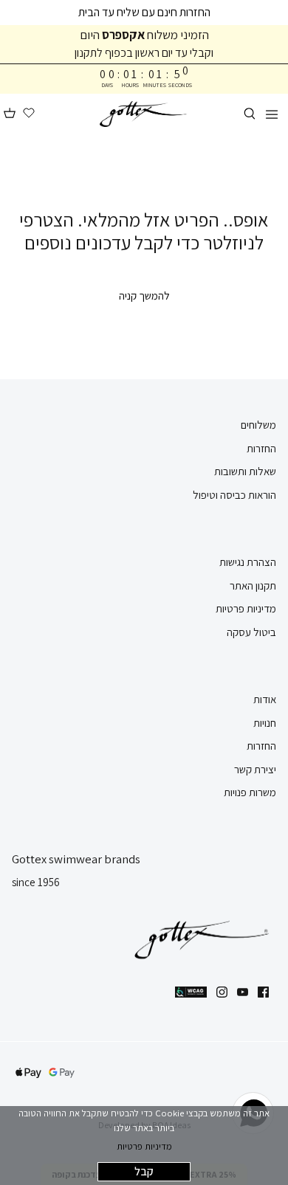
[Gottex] (144, 114)
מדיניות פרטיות (144, 1146)
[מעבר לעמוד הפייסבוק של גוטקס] (263, 992)
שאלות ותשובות (245, 471)
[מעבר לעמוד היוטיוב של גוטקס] (242, 992)
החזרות (261, 448)
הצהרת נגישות (247, 562)
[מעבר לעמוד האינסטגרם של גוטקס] (221, 992)
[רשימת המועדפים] (29, 113)
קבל (144, 1171)
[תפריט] (272, 113)
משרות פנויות (250, 792)
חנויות (264, 723)
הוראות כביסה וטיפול (234, 495)
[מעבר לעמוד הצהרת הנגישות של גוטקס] (191, 992)
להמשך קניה (144, 296)
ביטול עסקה (251, 632)
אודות (264, 699)
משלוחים (258, 425)
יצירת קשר (255, 769)
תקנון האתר (253, 585)
